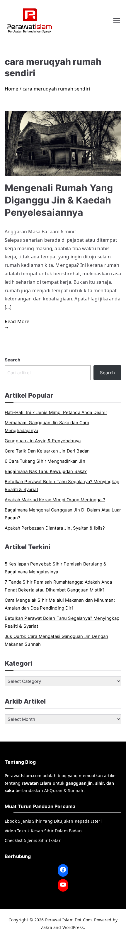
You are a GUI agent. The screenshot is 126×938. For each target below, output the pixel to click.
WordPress (73, 927)
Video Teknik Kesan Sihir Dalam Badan (43, 830)
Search (12, 360)
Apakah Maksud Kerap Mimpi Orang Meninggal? (55, 499)
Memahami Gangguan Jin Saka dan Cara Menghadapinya (47, 426)
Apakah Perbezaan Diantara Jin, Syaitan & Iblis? (55, 528)
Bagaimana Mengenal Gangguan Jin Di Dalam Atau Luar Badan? (63, 514)
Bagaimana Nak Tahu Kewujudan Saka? (46, 471)
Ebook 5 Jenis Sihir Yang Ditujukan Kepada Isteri (53, 821)
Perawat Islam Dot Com (68, 920)
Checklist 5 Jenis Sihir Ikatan (33, 840)
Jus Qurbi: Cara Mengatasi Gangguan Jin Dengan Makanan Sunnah (56, 640)
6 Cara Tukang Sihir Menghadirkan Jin (45, 461)
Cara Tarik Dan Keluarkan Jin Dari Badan (47, 451)
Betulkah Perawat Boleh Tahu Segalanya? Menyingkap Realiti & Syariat (62, 485)
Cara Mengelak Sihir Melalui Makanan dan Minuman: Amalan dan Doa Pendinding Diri (60, 604)
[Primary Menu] (116, 21)
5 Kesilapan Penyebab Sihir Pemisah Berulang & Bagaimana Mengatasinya (55, 568)
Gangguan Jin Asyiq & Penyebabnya (43, 440)
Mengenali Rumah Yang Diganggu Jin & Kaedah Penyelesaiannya (59, 200)
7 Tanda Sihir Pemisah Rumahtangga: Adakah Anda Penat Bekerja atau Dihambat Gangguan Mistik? (58, 586)
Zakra (46, 927)
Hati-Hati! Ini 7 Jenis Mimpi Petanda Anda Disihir (56, 412)
